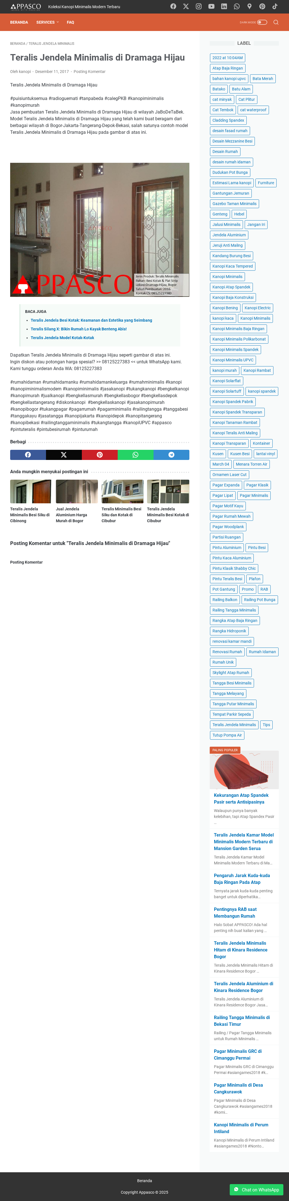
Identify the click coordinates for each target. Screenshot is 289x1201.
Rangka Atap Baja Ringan (235, 620)
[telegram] (171, 455)
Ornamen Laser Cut (230, 474)
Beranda (19, 22)
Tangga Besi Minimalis (232, 683)
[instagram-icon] (199, 7)
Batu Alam (241, 89)
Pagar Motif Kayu (228, 506)
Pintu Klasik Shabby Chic (234, 568)
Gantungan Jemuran (231, 193)
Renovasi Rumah (227, 652)
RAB (264, 589)
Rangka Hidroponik (229, 631)
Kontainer (261, 443)
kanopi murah (225, 370)
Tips (266, 724)
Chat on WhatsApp (260, 1190)
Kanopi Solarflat (227, 381)
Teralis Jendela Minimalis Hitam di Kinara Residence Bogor (241, 949)
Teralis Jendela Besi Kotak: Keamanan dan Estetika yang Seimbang (91, 320)
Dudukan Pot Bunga (230, 172)
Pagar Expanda (226, 485)
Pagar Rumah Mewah (232, 516)
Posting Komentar (90, 71)
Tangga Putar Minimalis (233, 704)
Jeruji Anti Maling (228, 245)
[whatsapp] (136, 455)
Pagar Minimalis (254, 495)
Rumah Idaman (262, 652)
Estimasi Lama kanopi (232, 183)
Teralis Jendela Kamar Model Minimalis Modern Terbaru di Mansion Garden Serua (244, 841)
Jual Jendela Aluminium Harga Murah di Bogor (71, 515)
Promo (248, 589)
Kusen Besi (239, 454)
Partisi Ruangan (227, 537)
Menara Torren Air (251, 464)
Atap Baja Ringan (228, 68)
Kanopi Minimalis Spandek (236, 349)
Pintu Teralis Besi (227, 579)
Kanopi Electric (258, 308)
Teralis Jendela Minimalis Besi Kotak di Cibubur (168, 515)
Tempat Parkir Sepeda (232, 714)
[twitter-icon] (186, 7)
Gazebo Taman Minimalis (235, 203)
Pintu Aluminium (227, 547)
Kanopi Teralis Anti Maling (235, 433)
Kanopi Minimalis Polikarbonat (239, 339)
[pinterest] (100, 455)
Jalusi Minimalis (226, 224)
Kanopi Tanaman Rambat (235, 422)
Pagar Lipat (223, 495)
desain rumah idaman (232, 162)
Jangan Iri (256, 224)
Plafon (254, 579)
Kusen (218, 454)
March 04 (221, 464)
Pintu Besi (257, 547)
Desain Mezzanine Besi (232, 141)
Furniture (266, 183)
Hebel (239, 214)
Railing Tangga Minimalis (234, 610)
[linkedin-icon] (224, 7)
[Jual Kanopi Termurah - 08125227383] (29, 7)
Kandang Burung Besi (232, 255)
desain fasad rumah (230, 130)
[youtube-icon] (211, 7)
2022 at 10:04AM (228, 57)
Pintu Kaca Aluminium (232, 558)
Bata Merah (263, 78)
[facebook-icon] (173, 7)
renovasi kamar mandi (232, 641)
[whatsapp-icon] (237, 7)
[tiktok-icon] (275, 7)
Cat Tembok (223, 110)
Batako (219, 89)
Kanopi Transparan (229, 443)
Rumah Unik (223, 662)
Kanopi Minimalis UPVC (233, 360)
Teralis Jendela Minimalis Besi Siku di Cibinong (30, 515)
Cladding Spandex (228, 120)
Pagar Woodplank (228, 526)
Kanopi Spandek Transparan (237, 412)
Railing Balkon (225, 599)
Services (45, 22)
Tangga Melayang (228, 693)
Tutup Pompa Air (227, 735)
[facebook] (28, 455)
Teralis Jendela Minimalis (234, 724)
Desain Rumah (225, 151)
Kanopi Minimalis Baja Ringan (238, 328)
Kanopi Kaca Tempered (233, 266)
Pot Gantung (224, 589)
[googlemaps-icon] (249, 7)
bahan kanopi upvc (229, 78)
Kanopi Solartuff (227, 391)
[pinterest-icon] (262, 7)
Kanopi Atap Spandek (231, 287)
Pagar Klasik (257, 485)
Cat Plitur (246, 99)
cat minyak (222, 99)
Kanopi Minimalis (227, 276)
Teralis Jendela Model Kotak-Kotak (62, 337)
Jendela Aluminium (229, 235)
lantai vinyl (265, 454)
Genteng (220, 214)
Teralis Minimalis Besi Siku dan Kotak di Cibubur (121, 515)
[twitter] (64, 455)
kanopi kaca (223, 318)
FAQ (70, 22)
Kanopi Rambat (257, 370)
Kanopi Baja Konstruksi (233, 297)
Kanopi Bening (225, 308)
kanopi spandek (262, 391)
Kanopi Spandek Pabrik (233, 401)
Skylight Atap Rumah (231, 672)
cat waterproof (253, 110)
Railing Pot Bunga (259, 599)
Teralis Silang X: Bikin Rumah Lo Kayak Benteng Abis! (79, 329)
